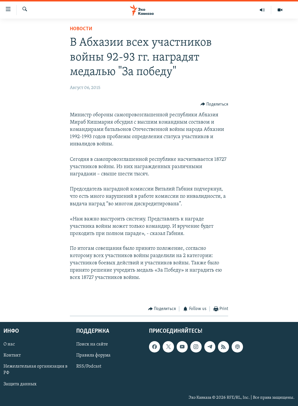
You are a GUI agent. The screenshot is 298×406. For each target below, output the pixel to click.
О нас (9, 344)
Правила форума (93, 355)
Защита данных (19, 384)
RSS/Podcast (88, 366)
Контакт (12, 355)
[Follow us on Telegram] (209, 346)
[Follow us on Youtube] (182, 346)
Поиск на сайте (92, 344)
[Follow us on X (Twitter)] (168, 346)
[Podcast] (237, 346)
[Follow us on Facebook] (154, 346)
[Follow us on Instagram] (195, 346)
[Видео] (280, 10)
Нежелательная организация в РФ (35, 369)
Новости (81, 29)
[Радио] (262, 10)
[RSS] (223, 346)
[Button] (214, 104)
